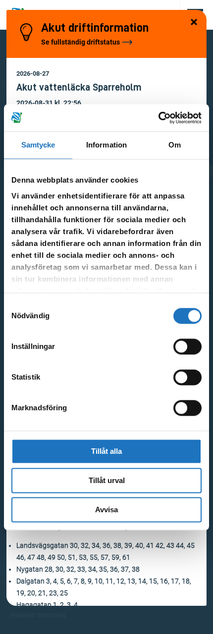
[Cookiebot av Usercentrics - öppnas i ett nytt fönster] (158, 117)
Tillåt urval (107, 480)
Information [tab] (106, 145)
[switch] (187, 346)
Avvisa (106, 509)
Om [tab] (174, 145)
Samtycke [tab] (38, 145)
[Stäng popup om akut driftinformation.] (194, 23)
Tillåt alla (106, 451)
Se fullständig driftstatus (80, 42)
